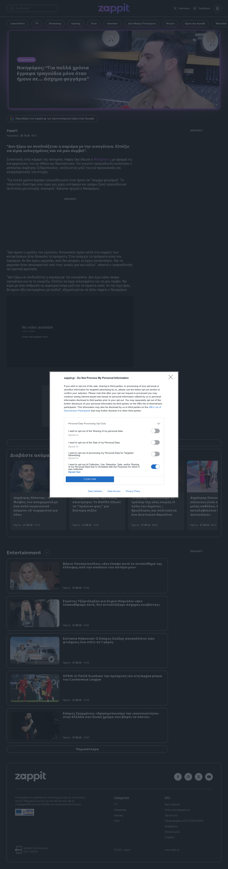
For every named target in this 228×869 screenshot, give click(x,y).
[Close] (172, 378)
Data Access (114, 491)
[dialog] (114, 434)
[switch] (155, 431)
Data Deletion (95, 491)
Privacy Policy (133, 491)
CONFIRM (90, 479)
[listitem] (114, 423)
